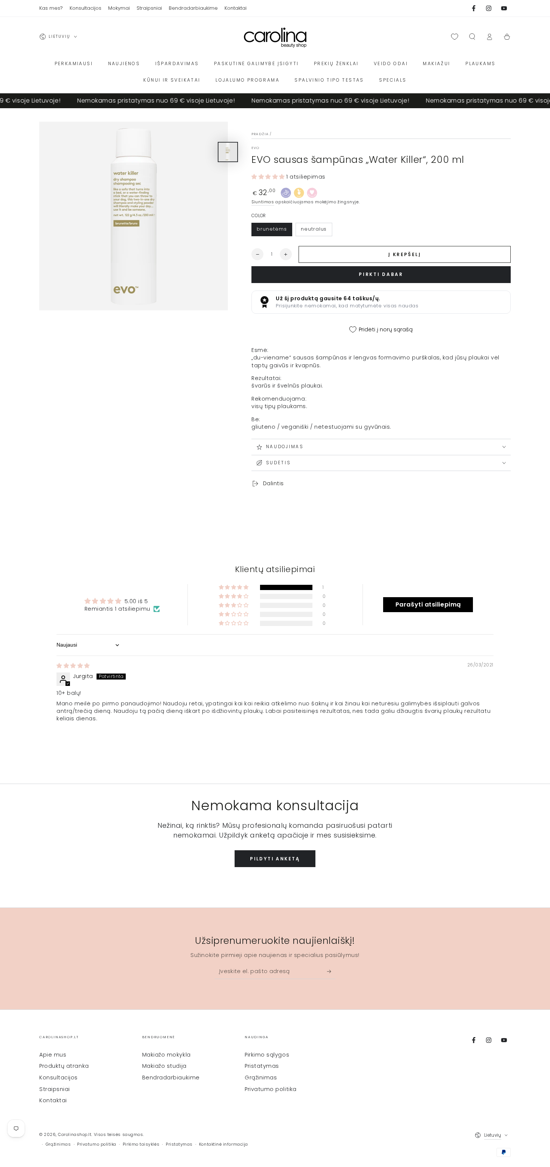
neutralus (314, 229)
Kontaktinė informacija (223, 1144)
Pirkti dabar (381, 274)
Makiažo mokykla (166, 1054)
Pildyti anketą (275, 859)
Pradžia (260, 134)
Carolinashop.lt (74, 1134)
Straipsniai (54, 1089)
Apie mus (52, 1054)
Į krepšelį (404, 254)
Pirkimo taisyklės (141, 1144)
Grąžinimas (261, 1077)
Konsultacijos (58, 1077)
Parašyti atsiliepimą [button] (428, 604)
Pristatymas (262, 1066)
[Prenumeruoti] (331, 971)
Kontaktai (53, 1100)
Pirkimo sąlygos (267, 1054)
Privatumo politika (271, 1089)
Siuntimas (262, 202)
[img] (73, 665)
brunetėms (272, 229)
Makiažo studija (164, 1066)
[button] (472, 36)
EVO (255, 148)
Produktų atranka (64, 1066)
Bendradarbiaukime (171, 1077)
